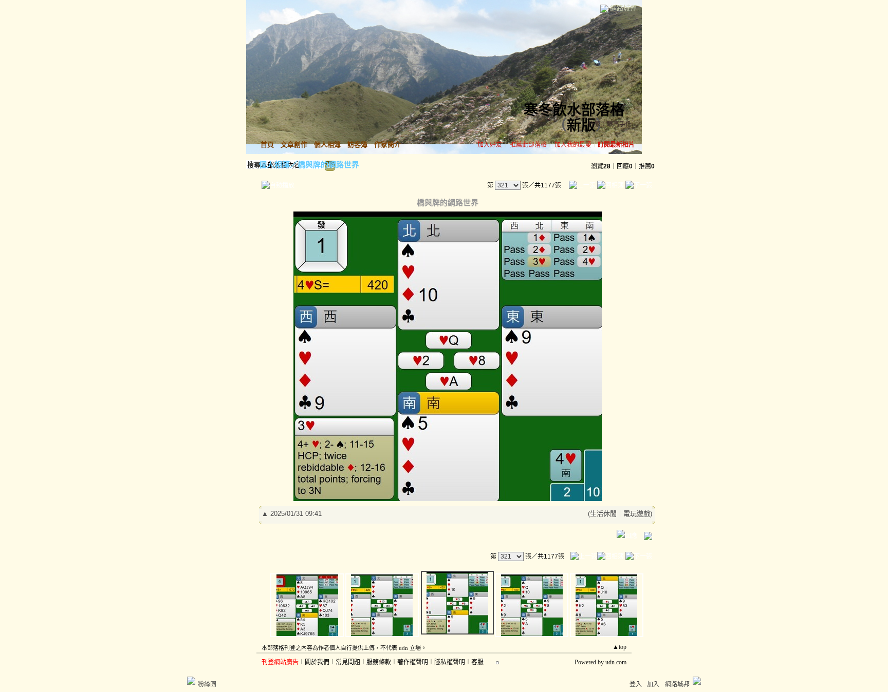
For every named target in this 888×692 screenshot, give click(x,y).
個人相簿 (327, 144)
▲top (619, 646)
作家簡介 (387, 144)
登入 (636, 684)
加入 (653, 684)
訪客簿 (357, 144)
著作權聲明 (412, 662)
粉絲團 (207, 684)
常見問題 (348, 662)
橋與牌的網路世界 (328, 164)
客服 (477, 662)
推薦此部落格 (528, 144)
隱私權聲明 (449, 662)
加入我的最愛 (572, 144)
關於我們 (317, 662)
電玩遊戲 (636, 513)
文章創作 (294, 144)
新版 (581, 125)
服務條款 (378, 662)
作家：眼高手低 (610, 124)
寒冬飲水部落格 (574, 110)
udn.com (615, 662)
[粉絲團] (191, 681)
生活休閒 (603, 513)
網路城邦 (623, 8)
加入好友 (489, 144)
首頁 (267, 144)
